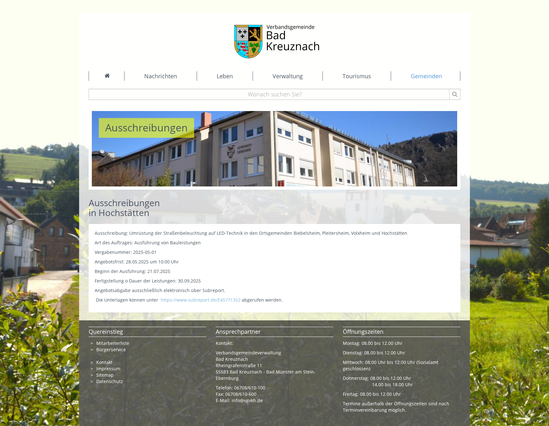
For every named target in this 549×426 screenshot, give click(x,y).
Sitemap (105, 375)
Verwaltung (288, 76)
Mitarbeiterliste (112, 343)
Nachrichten (160, 76)
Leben (225, 76)
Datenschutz (110, 381)
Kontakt (104, 362)
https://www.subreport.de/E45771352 (201, 300)
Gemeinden (426, 76)
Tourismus (356, 76)
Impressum (108, 369)
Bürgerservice (111, 349)
